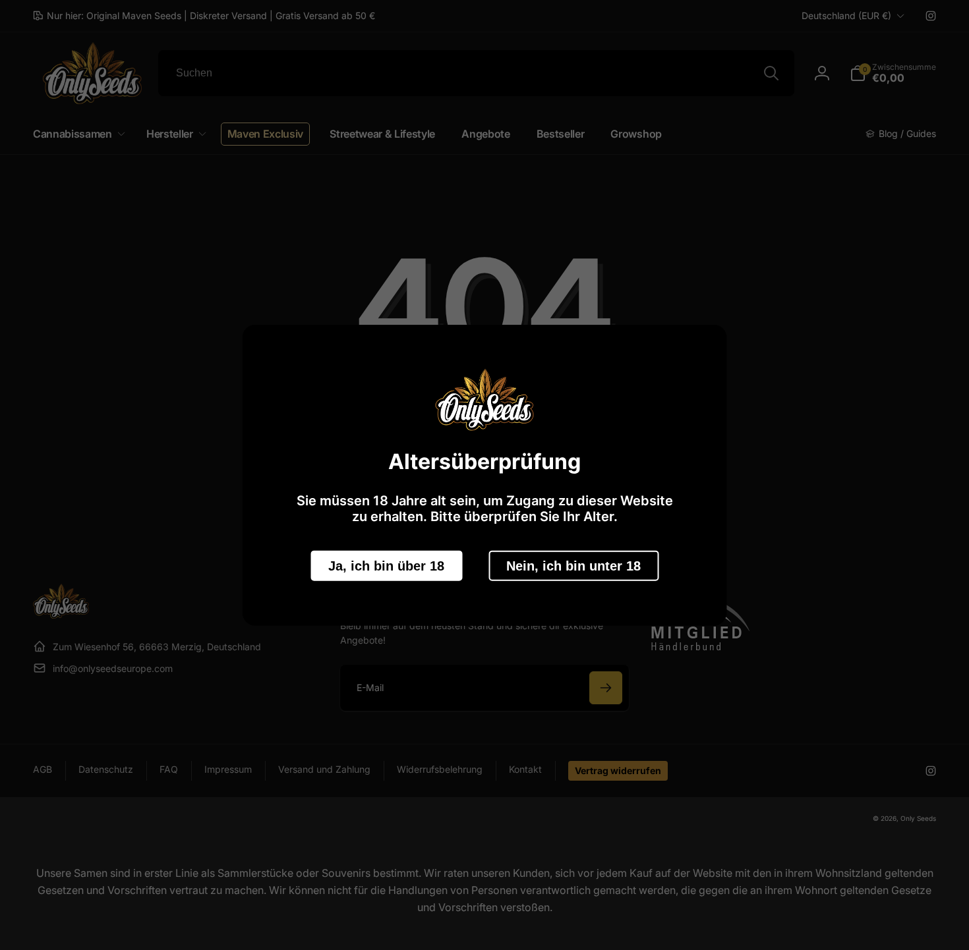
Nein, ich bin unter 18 (573, 565)
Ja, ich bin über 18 (386, 565)
